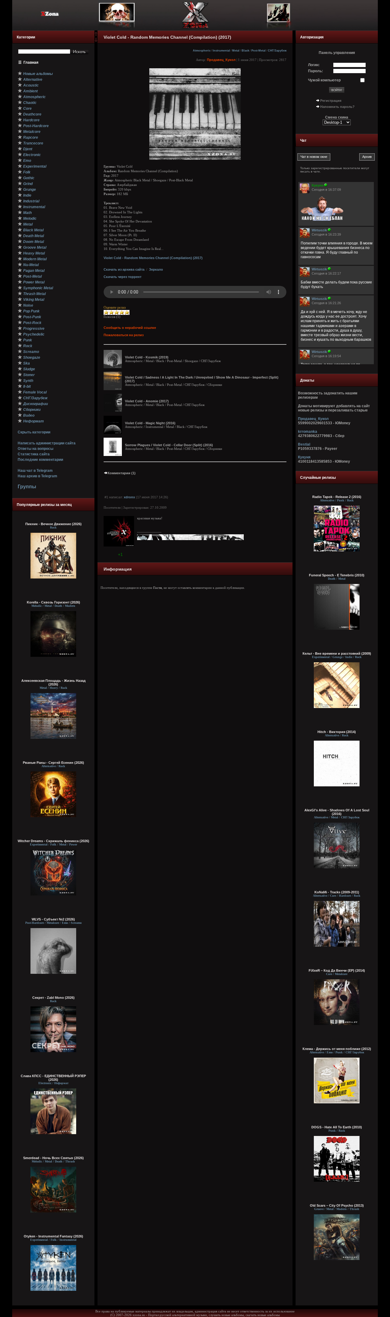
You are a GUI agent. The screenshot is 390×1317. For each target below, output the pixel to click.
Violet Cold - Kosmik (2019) (146, 357)
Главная (30, 62)
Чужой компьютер (324, 80)
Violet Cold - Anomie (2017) (147, 401)
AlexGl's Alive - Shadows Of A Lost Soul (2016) (336, 812)
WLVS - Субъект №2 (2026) (53, 919)
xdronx (129, 497)
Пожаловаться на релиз (124, 335)
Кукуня (304, 457)
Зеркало (156, 269)
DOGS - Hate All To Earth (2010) (336, 1127)
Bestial (304, 444)
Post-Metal (258, 50)
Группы (27, 486)
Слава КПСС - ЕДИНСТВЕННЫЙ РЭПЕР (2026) (53, 1077)
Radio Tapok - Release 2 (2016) (336, 497)
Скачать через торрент (122, 277)
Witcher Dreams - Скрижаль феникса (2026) (53, 841)
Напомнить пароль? (337, 107)
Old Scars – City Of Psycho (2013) (337, 1205)
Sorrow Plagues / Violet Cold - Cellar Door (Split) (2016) (169, 445)
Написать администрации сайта (47, 443)
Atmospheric (202, 50)
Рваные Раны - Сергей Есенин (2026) (53, 762)
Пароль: (315, 71)
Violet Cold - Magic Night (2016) (150, 423)
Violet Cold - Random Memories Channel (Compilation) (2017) (153, 258)
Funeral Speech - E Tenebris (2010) (336, 575)
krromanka (307, 431)
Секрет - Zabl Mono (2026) (53, 997)
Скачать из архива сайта (124, 269)
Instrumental (221, 50)
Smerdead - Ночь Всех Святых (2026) (53, 1158)
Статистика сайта (34, 454)
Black (245, 50)
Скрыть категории (34, 432)
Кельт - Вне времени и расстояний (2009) (337, 653)
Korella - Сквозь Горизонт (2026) (53, 602)
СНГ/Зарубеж (277, 50)
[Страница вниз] (96, 41)
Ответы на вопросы (35, 449)
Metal (235, 50)
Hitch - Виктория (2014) (336, 732)
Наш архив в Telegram (37, 476)
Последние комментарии (40, 459)
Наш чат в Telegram (35, 470)
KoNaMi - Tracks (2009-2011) (336, 892)
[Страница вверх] (96, 35)
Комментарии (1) (122, 473)
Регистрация (330, 100)
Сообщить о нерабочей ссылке (130, 327)
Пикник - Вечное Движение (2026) (53, 524)
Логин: (314, 65)
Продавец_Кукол (221, 60)
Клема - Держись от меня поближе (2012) (337, 1049)
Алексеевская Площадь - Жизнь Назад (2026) (53, 682)
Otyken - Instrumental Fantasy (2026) (53, 1236)
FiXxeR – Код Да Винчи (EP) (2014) (337, 970)
